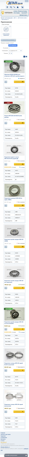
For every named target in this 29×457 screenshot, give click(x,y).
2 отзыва (23, 167)
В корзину (18, 287)
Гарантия (3, 436)
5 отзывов (22, 332)
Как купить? (4, 442)
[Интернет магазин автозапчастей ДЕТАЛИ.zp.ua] (14, 3)
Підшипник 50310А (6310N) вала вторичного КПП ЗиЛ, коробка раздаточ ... (14, 76)
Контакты (3, 439)
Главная (3, 432)
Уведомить (18, 81)
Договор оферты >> (5, 447)
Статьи (2, 440)
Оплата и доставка (5, 434)
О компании (4, 437)
